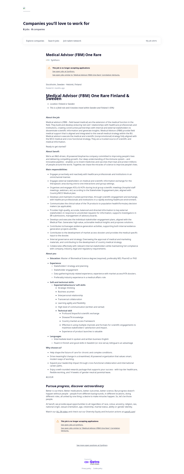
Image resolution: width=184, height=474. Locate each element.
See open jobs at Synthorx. (63, 71)
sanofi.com (129, 411)
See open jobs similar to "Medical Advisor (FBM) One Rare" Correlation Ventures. (86, 75)
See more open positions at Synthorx (92, 445)
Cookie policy (97, 468)
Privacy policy (86, 468)
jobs (53, 40)
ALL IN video (62, 411)
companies (35, 40)
